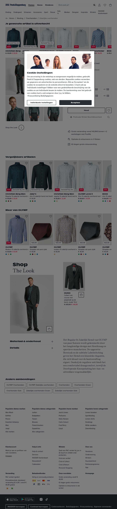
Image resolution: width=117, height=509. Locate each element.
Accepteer (75, 103)
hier (60, 93)
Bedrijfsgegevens (47, 96)
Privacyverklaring (34, 96)
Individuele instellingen (41, 103)
